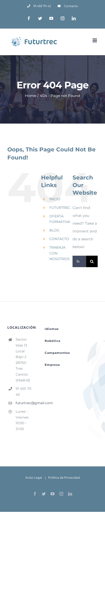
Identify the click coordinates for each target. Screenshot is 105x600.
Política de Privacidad (64, 477)
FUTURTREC (59, 207)
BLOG (54, 230)
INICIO (54, 199)
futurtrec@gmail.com (24, 403)
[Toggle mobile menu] (95, 40)
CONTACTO (59, 239)
